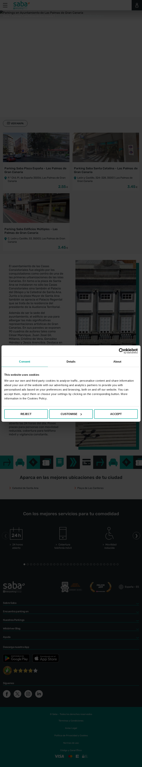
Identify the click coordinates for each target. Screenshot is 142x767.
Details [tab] (71, 361)
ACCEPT (116, 414)
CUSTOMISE (69, 414)
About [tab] (117, 361)
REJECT (26, 414)
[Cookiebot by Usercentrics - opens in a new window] (121, 351)
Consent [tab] (24, 361)
